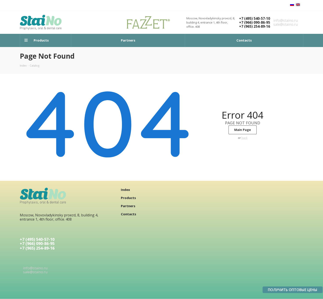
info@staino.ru (285, 20)
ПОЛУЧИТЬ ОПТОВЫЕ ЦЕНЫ (292, 289)
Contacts (128, 214)
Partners (128, 206)
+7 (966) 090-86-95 (254, 22)
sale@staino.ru (285, 24)
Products (128, 198)
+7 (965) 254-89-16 (254, 26)
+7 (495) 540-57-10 (254, 18)
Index (125, 189)
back (244, 138)
